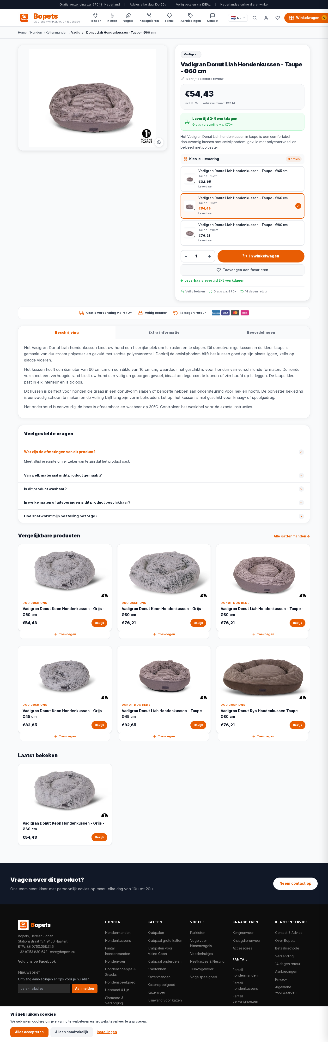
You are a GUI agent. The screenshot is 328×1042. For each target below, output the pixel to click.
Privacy (281, 979)
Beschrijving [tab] (67, 332)
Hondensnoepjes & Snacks (120, 971)
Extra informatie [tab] (164, 332)
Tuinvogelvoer (201, 969)
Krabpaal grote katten (165, 940)
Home (22, 32)
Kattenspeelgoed (161, 985)
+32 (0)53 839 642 (32, 952)
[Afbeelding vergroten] (159, 142)
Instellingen (107, 1032)
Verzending (284, 956)
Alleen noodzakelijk (71, 1032)
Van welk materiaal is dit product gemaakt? (63, 475)
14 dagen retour (287, 964)
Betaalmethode (287, 948)
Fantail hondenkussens (245, 985)
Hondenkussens (118, 940)
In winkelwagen (264, 256)
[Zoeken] (254, 18)
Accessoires (242, 948)
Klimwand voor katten (165, 1000)
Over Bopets (285, 940)
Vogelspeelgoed (203, 977)
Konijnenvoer (243, 933)
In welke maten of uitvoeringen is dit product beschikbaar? (77, 502)
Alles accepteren (29, 1032)
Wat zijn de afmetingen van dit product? (60, 452)
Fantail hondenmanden (117, 950)
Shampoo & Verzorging (114, 1000)
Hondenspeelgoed (120, 982)
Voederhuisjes (201, 954)
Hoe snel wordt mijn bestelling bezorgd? (60, 516)
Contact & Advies (288, 933)
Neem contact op (295, 883)
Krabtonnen (157, 969)
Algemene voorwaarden (286, 989)
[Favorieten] (277, 18)
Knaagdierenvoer (247, 940)
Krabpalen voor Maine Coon (160, 950)
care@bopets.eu (62, 952)
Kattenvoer (156, 992)
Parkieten (197, 933)
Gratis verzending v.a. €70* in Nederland (90, 4)
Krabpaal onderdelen (165, 961)
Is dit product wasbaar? (45, 489)
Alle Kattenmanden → (292, 536)
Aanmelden (84, 988)
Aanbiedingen (286, 971)
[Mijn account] (266, 18)
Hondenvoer (115, 961)
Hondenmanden (118, 933)
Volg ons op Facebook (37, 961)
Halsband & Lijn (117, 990)
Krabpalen (156, 933)
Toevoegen (67, 634)
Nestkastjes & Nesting (207, 961)
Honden (36, 32)
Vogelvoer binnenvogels (201, 943)
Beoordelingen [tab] (261, 332)
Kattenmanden (56, 32)
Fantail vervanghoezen (245, 998)
